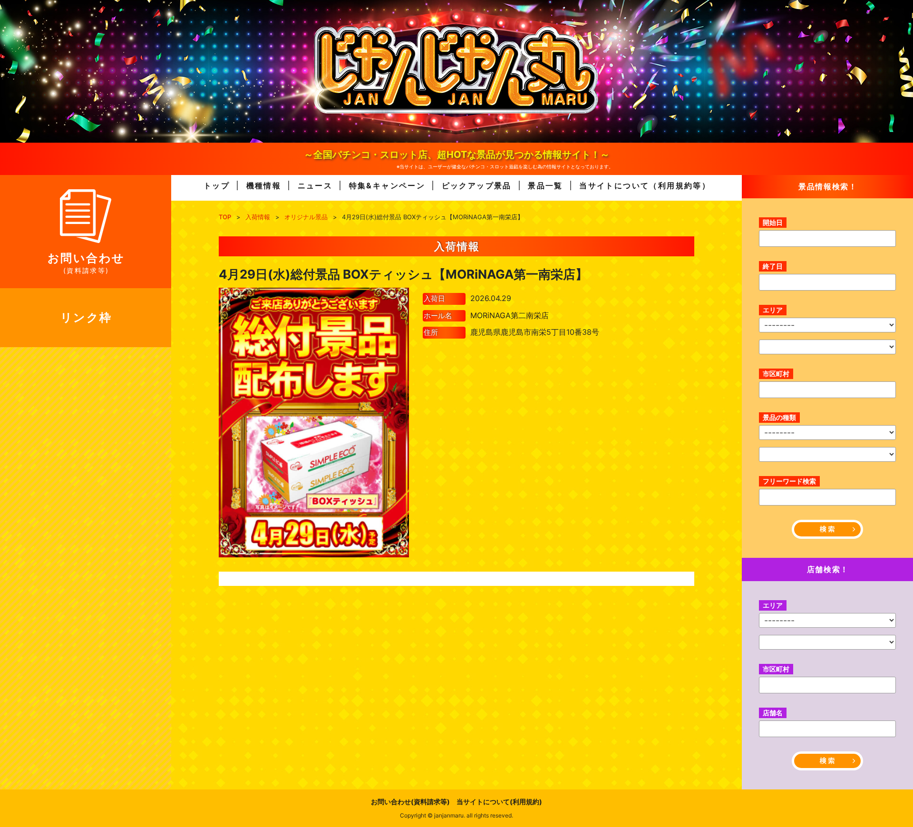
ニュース (315, 185)
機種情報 (264, 185)
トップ (217, 185)
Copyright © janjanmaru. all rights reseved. (456, 815)
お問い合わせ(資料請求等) (410, 802)
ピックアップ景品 (477, 185)
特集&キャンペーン (387, 185)
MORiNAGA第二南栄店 (509, 315)
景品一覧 (545, 185)
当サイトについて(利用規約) (499, 802)
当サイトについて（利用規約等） (644, 185)
